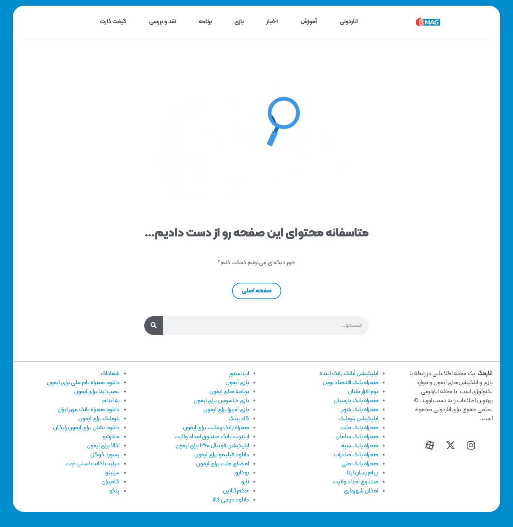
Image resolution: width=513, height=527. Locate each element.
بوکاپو (242, 472)
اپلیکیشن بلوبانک (358, 418)
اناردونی (348, 21)
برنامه (205, 21)
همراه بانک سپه (359, 445)
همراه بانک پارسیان (355, 400)
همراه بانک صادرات (356, 454)
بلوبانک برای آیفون (98, 418)
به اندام (110, 400)
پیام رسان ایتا (362, 472)
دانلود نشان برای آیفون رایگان (86, 427)
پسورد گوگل (104, 454)
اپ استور (239, 373)
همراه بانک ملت (359, 427)
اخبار (272, 21)
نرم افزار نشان (363, 391)
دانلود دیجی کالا (230, 499)
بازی (239, 21)
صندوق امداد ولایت (355, 481)
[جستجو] (153, 325)
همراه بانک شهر (359, 409)
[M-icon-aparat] (429, 445)
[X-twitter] (450, 445)
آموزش (308, 21)
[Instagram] (471, 445)
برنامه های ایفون (229, 391)
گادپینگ (238, 418)
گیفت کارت (113, 21)
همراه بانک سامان (356, 436)
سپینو (112, 472)
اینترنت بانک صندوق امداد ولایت (211, 436)
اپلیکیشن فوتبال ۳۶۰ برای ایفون (212, 445)
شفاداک (110, 373)
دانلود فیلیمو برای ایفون (221, 454)
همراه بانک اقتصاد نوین (350, 382)
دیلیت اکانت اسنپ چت (92, 463)
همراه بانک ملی (359, 463)
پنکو (114, 490)
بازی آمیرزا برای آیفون (226, 409)
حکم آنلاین (236, 490)
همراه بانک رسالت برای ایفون (216, 427)
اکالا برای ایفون (102, 445)
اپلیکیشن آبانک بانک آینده (348, 373)
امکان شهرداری (361, 490)
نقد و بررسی (162, 21)
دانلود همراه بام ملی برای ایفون (83, 382)
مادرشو (111, 436)
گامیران (110, 481)
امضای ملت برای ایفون (222, 463)
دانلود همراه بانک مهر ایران (88, 409)
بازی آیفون (237, 382)
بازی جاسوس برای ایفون (221, 400)
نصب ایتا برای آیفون (96, 391)
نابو (245, 481)
